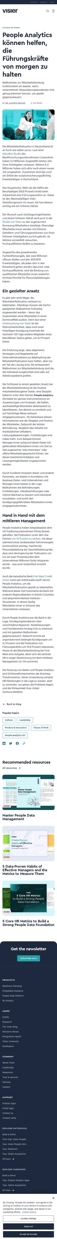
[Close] (53, 1198)
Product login (9, 1103)
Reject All (28, 1226)
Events (5, 1017)
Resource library (10, 1032)
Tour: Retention (9, 1149)
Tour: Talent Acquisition (14, 1154)
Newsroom (7, 1072)
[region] (28, 1216)
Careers (6, 1087)
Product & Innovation (16, 728)
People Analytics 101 (15, 735)
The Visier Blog (9, 1027)
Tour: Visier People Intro (14, 1144)
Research (7, 1022)
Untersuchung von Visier (16, 323)
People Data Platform (13, 996)
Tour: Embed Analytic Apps (15, 1180)
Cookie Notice (29, 1212)
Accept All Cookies (28, 1234)
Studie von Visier (12, 222)
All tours (6, 1159)
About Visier (8, 1063)
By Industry (8, 1001)
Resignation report (11, 1037)
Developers (8, 1046)
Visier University (10, 1041)
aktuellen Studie (11, 154)
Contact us (7, 1113)
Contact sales (9, 1118)
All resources (9, 768)
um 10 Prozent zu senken (26, 539)
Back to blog (14, 704)
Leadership (24, 720)
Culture (8, 720)
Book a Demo (9, 1134)
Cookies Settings (28, 1219)
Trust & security (10, 1077)
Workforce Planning (12, 986)
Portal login (8, 1108)
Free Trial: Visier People (14, 1139)
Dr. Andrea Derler (15, 103)
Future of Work (41, 728)
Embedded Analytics (12, 991)
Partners (6, 1082)
